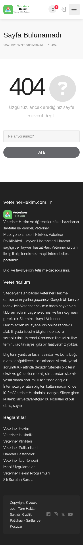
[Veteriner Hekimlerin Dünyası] (17, 9)
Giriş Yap (64, 9)
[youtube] (70, 514)
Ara (41, 152)
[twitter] (63, 514)
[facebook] (48, 514)
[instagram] (55, 514)
